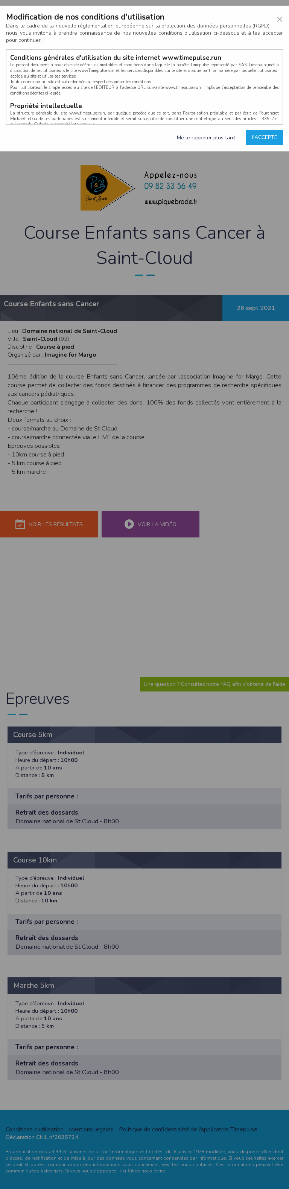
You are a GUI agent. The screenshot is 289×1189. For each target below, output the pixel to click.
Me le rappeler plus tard (206, 137)
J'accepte (264, 137)
